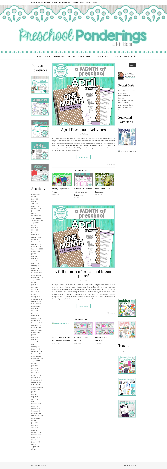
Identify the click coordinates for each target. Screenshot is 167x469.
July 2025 (34, 225)
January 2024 (35, 268)
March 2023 (35, 292)
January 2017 (35, 349)
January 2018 (35, 320)
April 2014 (34, 428)
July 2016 (34, 363)
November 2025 (36, 216)
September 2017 (37, 330)
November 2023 (36, 273)
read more (83, 157)
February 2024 (36, 266)
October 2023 (36, 275)
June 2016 (34, 366)
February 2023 (36, 294)
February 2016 (36, 375)
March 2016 (35, 373)
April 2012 (34, 439)
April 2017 (34, 342)
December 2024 (36, 242)
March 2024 (35, 263)
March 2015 (35, 401)
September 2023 (37, 278)
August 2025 (35, 223)
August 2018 (35, 306)
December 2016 (36, 351)
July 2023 (34, 282)
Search (132, 65)
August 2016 (35, 361)
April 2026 (34, 204)
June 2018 (34, 308)
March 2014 (35, 430)
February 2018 (36, 318)
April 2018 (34, 313)
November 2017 (36, 325)
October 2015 (36, 385)
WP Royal (43, 465)
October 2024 (36, 247)
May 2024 (34, 258)
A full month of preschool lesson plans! (83, 273)
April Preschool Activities (83, 129)
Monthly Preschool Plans (61, 2)
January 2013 (35, 437)
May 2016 (34, 368)
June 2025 (34, 227)
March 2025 (35, 235)
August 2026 (35, 194)
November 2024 (36, 244)
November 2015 (36, 382)
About (95, 2)
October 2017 (36, 327)
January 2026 (35, 211)
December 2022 (36, 299)
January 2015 (35, 406)
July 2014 (34, 420)
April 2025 (34, 232)
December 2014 (36, 408)
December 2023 (36, 270)
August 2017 (35, 332)
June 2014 (34, 423)
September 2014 (37, 416)
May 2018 (34, 311)
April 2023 (34, 289)
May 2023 (34, 287)
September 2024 (37, 249)
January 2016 (35, 377)
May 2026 (34, 201)
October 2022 (36, 304)
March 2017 (35, 344)
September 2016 (37, 358)
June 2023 (34, 285)
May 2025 (34, 230)
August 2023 (35, 280)
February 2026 (36, 208)
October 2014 (36, 413)
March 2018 (35, 316)
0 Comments (111, 164)
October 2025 (36, 218)
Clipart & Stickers (78, 2)
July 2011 (34, 449)
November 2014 (36, 411)
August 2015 (35, 389)
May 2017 (34, 339)
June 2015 (34, 394)
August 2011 (35, 447)
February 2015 (36, 404)
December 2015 (36, 380)
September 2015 (37, 387)
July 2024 (34, 254)
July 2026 (34, 196)
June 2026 (34, 199)
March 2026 (35, 206)
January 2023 (35, 296)
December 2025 (36, 213)
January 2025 (35, 239)
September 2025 (37, 220)
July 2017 (34, 335)
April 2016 (34, 370)
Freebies (88, 2)
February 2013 (36, 435)
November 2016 (36, 354)
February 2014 (36, 432)
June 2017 (34, 337)
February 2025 (36, 237)
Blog (38, 2)
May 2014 (34, 425)
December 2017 (36, 323)
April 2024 (34, 261)
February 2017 (36, 347)
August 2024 (35, 251)
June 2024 (34, 256)
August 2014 (35, 418)
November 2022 (36, 301)
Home (33, 2)
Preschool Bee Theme (125, 105)
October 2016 (36, 356)
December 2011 (36, 444)
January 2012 (35, 442)
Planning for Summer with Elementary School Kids (83, 192)
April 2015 (34, 399)
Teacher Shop (46, 2)
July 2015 (34, 392)
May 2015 (34, 397)
